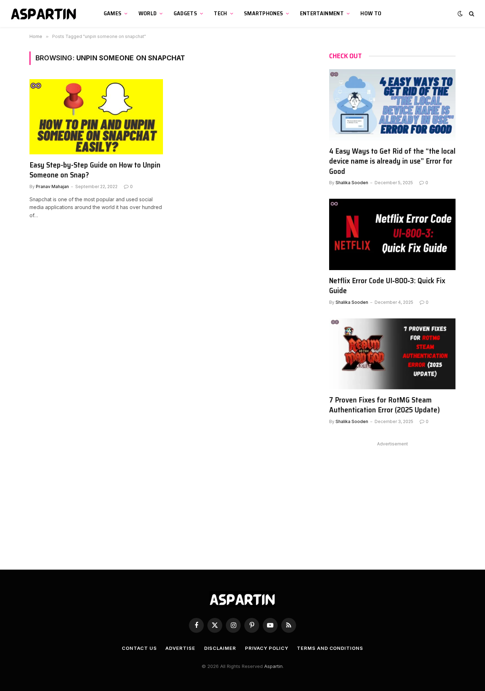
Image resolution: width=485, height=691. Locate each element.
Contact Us (139, 648)
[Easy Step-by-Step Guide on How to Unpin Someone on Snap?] (96, 116)
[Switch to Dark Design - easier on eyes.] (460, 13)
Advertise (180, 648)
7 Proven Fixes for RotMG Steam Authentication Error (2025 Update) (384, 405)
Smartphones (263, 13)
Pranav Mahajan (52, 186)
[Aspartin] (44, 13)
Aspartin (273, 666)
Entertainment (322, 13)
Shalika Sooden (352, 182)
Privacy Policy (266, 648)
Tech (220, 13)
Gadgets (185, 13)
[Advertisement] (392, 498)
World (147, 13)
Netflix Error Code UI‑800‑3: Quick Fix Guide (387, 286)
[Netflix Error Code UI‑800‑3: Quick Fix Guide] (392, 234)
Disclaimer (220, 648)
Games (113, 13)
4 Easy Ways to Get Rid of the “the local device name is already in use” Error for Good (392, 161)
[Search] (471, 14)
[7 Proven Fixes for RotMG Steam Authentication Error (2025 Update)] (392, 353)
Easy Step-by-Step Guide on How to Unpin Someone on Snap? (94, 170)
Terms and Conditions (330, 648)
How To (370, 13)
